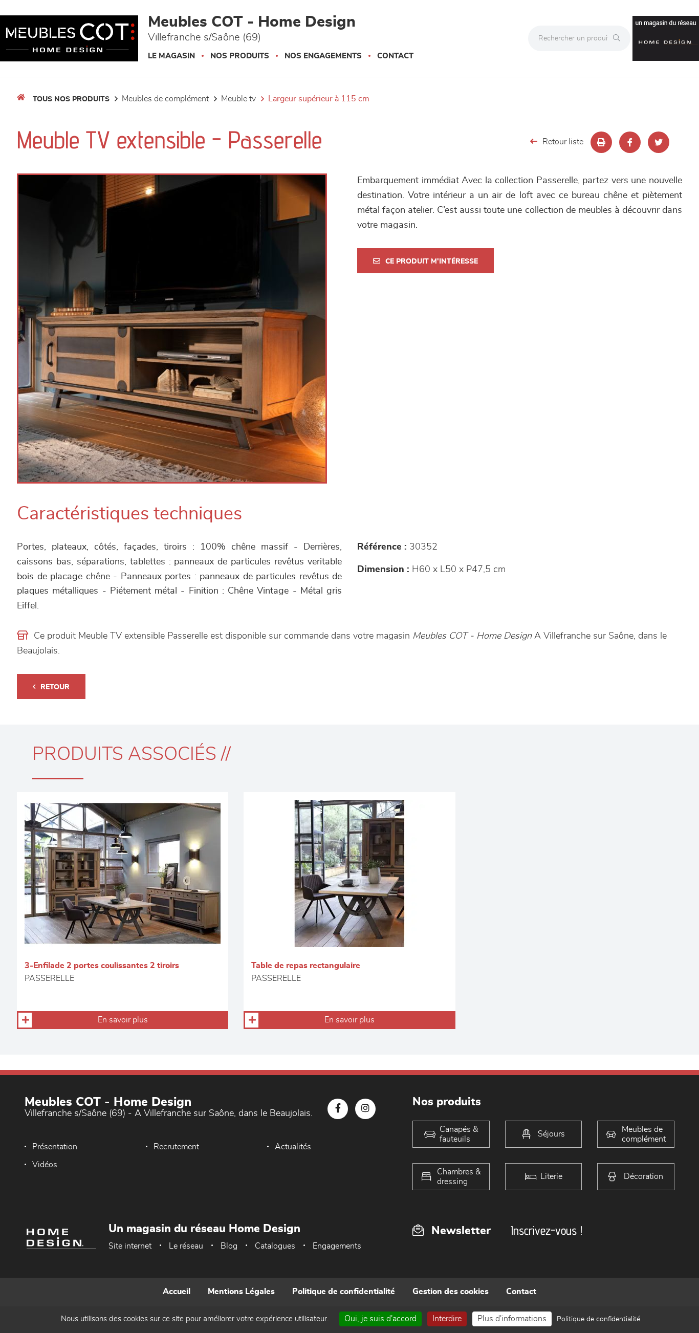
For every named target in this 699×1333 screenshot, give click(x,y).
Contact (395, 56)
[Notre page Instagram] (365, 1109)
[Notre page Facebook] (337, 1109)
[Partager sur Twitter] (658, 142)
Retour (55, 687)
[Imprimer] (601, 142)
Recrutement (176, 1147)
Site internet (129, 1246)
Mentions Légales (241, 1291)
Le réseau (186, 1246)
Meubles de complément (165, 99)
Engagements (337, 1246)
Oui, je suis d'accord (380, 1319)
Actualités (293, 1147)
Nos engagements (323, 56)
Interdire (447, 1319)
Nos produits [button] (239, 56)
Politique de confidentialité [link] (598, 1319)
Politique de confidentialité (343, 1291)
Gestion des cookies (450, 1291)
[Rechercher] (619, 38)
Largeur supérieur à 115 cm (318, 99)
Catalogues (275, 1246)
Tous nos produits (71, 99)
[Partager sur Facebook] (630, 142)
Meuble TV (238, 99)
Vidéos (44, 1165)
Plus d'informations (512, 1319)
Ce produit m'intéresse (431, 261)
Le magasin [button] (171, 56)
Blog (229, 1246)
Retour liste (562, 142)
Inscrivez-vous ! (546, 1230)
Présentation (54, 1147)
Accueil (176, 1291)
